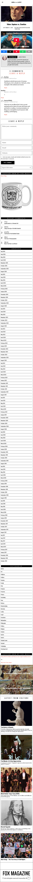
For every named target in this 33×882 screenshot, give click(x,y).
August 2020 (4, 429)
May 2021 (3, 403)
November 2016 (4, 558)
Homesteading (4, 606)
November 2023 (4, 317)
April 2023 (3, 337)
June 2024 (3, 311)
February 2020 (4, 446)
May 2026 (3, 257)
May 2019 (3, 472)
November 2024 (4, 297)
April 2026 (3, 260)
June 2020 (3, 435)
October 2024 (4, 300)
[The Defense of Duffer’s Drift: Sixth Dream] (16, 687)
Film (2, 586)
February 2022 (4, 377)
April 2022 (3, 372)
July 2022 (3, 363)
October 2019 (4, 458)
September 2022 (5, 357)
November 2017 (4, 524)
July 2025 (3, 274)
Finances (3, 589)
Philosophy (22, 27)
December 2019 (4, 452)
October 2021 (4, 389)
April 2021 (3, 406)
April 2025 (3, 283)
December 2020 (4, 417)
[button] (30, 167)
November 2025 (4, 263)
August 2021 (4, 395)
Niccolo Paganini (5, 827)
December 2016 (4, 555)
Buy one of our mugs (6, 662)
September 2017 (4, 529)
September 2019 (4, 460)
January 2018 (4, 518)
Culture (16, 27)
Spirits (2, 634)
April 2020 (3, 440)
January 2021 (4, 415)
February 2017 (4, 549)
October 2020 (4, 423)
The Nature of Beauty (7, 727)
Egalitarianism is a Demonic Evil (11, 223)
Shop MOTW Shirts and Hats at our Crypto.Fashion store (16, 656)
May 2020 (3, 438)
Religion (27, 27)
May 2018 (3, 506)
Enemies (3, 580)
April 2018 (3, 509)
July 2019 (3, 466)
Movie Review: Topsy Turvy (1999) (10, 793)
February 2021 (4, 412)
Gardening (3, 597)
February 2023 (4, 343)
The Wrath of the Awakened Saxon (11, 233)
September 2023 (5, 323)
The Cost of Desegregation (10, 238)
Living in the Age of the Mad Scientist (12, 228)
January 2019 (4, 483)
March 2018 (3, 512)
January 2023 (4, 346)
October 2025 (4, 266)
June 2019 (3, 469)
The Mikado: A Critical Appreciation (11, 761)
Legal (2, 614)
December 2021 (4, 383)
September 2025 (5, 268)
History (2, 603)
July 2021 (3, 397)
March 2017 (3, 546)
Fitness (2, 594)
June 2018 (3, 503)
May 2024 (3, 314)
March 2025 (3, 286)
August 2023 (4, 326)
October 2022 (4, 354)
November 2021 (4, 386)
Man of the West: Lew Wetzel (10, 243)
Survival (2, 643)
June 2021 (3, 400)
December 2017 (4, 521)
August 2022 (4, 360)
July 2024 (3, 309)
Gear (2, 600)
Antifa (2, 569)
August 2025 (4, 271)
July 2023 (3, 329)
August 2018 (4, 498)
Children (3, 574)
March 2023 (3, 340)
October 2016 (4, 561)
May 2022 (3, 369)
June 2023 (3, 331)
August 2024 (4, 306)
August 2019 (4, 463)
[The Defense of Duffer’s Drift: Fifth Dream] (16, 672)
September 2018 (4, 495)
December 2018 (4, 486)
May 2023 (3, 334)
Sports (2, 637)
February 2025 (4, 289)
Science (2, 632)
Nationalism (3, 620)
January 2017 (4, 552)
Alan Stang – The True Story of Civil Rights (13, 859)
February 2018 (4, 515)
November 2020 (4, 420)
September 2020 (5, 426)
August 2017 (4, 532)
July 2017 (3, 535)
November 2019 (4, 455)
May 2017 (3, 541)
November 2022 (4, 352)
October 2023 (4, 320)
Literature (3, 617)
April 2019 (3, 475)
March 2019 (3, 478)
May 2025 (3, 280)
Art (1, 571)
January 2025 (4, 291)
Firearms (3, 591)
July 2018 (3, 501)
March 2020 (3, 443)
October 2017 (4, 526)
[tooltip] (4, 51)
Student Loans (4, 640)
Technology (3, 646)
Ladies (2, 612)
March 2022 (3, 374)
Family (2, 583)
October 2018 (4, 492)
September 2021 (4, 392)
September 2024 (5, 303)
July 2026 (3, 251)
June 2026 (3, 254)
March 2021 (3, 409)
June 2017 (3, 538)
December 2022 (4, 349)
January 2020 (4, 449)
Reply (5, 87)
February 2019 (4, 481)
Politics (2, 626)
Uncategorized (4, 649)
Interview (3, 609)
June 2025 (3, 277)
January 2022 (4, 380)
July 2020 (3, 432)
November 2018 (4, 489)
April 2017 (3, 544)
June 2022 (3, 366)
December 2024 (4, 294)
